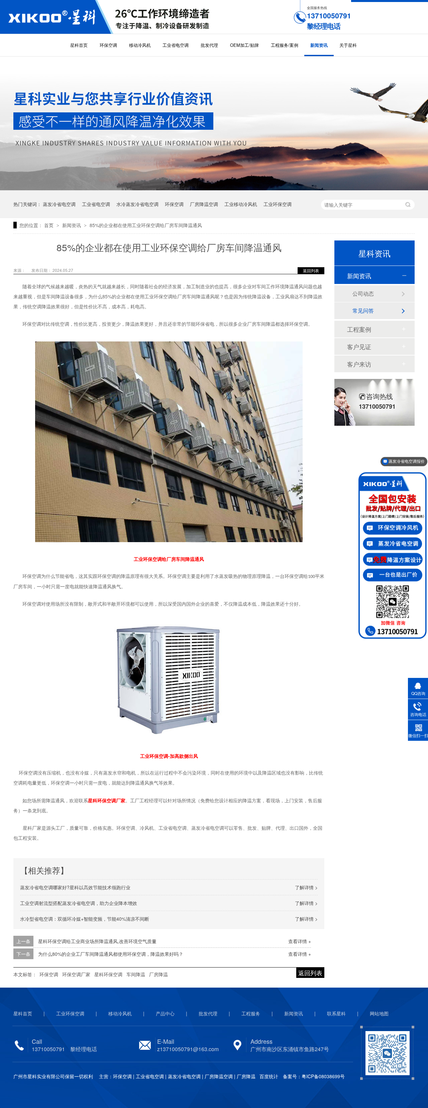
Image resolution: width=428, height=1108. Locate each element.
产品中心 (165, 1013)
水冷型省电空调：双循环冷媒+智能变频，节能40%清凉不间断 (84, 918)
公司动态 (363, 293)
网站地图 (379, 1013)
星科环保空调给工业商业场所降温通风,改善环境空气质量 (97, 941)
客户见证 (359, 346)
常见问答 (363, 310)
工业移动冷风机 (240, 204)
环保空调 (108, 45)
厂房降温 (158, 974)
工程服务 (250, 1013)
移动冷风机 (140, 45)
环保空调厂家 (76, 974)
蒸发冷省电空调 (59, 204)
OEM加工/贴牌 (244, 45)
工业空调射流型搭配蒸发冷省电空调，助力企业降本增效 (78, 903)
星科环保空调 (108, 974)
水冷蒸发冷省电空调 (137, 204)
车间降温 (135, 974)
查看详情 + (299, 941)
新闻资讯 (319, 45)
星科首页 (79, 45)
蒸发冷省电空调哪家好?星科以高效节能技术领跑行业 (75, 887)
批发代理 (209, 45)
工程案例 (359, 329)
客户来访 (359, 364)
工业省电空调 (176, 45)
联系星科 (336, 1013)
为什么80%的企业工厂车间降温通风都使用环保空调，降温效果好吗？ (110, 953)
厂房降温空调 (204, 204)
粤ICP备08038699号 (323, 1076)
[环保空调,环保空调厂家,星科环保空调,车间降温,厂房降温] (56, 17)
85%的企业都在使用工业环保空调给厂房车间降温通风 (146, 225)
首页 (49, 225)
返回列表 (311, 270)
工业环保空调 (277, 204)
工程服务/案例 (284, 45)
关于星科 (348, 45)
